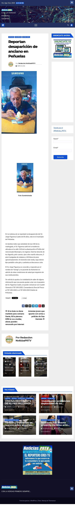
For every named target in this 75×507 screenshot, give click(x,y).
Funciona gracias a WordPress (28, 500)
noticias (7, 398)
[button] (68, 25)
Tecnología (21, 398)
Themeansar (52, 500)
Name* (56, 139)
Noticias (11, 37)
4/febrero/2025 (48, 428)
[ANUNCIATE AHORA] (62, 48)
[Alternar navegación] (35, 25)
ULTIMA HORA (26, 37)
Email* (56, 148)
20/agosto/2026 (12, 407)
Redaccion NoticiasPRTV (26, 63)
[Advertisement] (25, 149)
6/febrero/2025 (48, 407)
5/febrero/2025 (12, 428)
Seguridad (18, 37)
